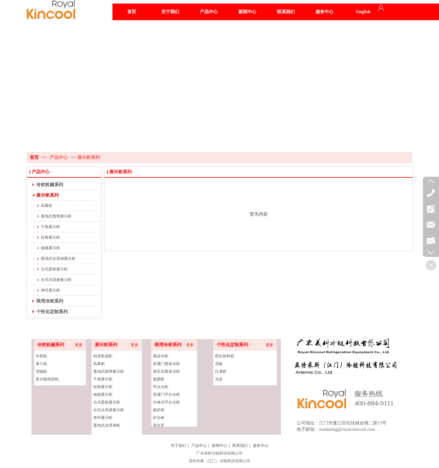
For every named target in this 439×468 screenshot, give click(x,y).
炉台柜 (159, 417)
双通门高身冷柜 (166, 364)
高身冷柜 (160, 356)
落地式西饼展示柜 (108, 371)
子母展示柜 (102, 379)
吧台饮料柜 (224, 356)
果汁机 (41, 364)
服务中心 (260, 445)
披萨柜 (159, 410)
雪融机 (41, 371)
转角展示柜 (102, 387)
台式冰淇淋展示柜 (108, 410)
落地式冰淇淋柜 (106, 425)
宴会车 (159, 425)
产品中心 (59, 157)
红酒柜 (221, 371)
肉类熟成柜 (102, 356)
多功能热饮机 (47, 379)
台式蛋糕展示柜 (106, 402)
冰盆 (219, 379)
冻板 (219, 364)
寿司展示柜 (102, 417)
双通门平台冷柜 (166, 394)
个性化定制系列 (232, 344)
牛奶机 (41, 356)
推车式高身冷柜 (166, 371)
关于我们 (178, 445)
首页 (34, 157)
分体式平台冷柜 (166, 402)
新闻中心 (219, 445)
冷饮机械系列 (50, 344)
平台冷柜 (160, 387)
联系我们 (240, 445)
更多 (79, 345)
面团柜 (159, 379)
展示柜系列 (88, 157)
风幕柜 (99, 364)
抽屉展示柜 (102, 394)
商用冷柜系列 (168, 344)
